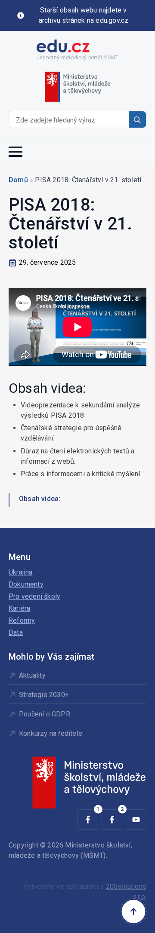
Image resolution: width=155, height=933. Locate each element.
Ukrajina (21, 572)
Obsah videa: (39, 499)
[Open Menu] (15, 151)
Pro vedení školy (34, 596)
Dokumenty (26, 584)
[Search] (137, 119)
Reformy (22, 620)
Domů (18, 180)
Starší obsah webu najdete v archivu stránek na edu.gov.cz (84, 15)
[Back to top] (133, 911)
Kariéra (19, 608)
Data (16, 632)
